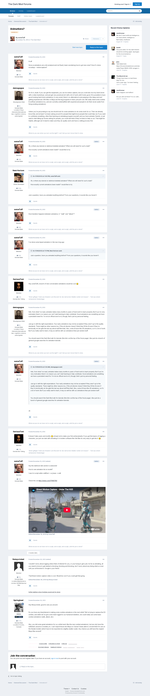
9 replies (124, 99)
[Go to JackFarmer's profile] (113, 34)
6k (19, 106)
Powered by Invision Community (75, 693)
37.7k (19, 621)
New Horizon (18, 170)
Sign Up (137, 4)
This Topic (131, 11)
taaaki (118, 47)
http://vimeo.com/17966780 (48, 481)
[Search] (139, 11)
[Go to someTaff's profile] (12, 38)
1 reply (124, 56)
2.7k (19, 297)
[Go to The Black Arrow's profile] (113, 77)
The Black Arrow (122, 76)
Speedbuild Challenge (56, 647)
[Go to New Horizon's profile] (18, 177)
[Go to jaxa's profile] (113, 63)
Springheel (18, 600)
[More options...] (103, 57)
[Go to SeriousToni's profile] (18, 286)
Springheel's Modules (43, 647)
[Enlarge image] (77, 284)
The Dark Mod (35, 40)
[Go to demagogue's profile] (18, 95)
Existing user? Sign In (122, 4)
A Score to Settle (43, 643)
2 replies (125, 42)
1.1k (19, 577)
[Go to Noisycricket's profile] (18, 566)
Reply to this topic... (27, 666)
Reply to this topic (96, 47)
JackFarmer (120, 33)
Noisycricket (18, 559)
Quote (35, 73)
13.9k (19, 188)
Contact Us (75, 689)
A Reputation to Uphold (54, 643)
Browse (12, 11)
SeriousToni (18, 279)
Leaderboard (40, 16)
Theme (66, 689)
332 (19, 75)
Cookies (83, 689)
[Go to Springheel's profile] (18, 607)
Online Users (28, 16)
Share (86, 39)
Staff (18, 16)
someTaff (21, 37)
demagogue (18, 88)
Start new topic (77, 47)
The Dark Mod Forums (19, 4)
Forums (11, 16)
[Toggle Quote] (31, 176)
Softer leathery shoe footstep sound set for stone (44, 592)
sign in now (55, 658)
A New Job (64, 643)
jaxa (117, 62)
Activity (21, 11)
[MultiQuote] (30, 73)
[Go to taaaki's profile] (113, 48)
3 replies (124, 70)
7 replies (124, 84)
